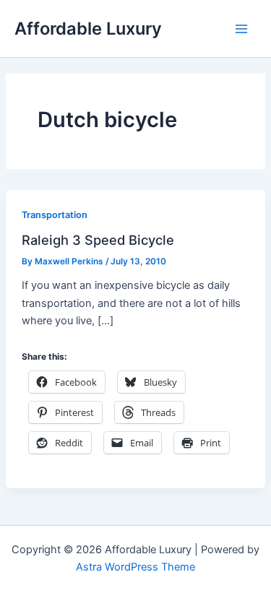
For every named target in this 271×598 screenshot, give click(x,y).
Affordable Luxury (88, 28)
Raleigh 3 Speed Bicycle (98, 240)
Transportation (54, 214)
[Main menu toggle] (241, 29)
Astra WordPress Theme (135, 566)
